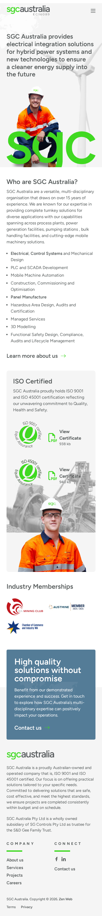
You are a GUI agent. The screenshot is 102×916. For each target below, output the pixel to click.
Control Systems (46, 253)
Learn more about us (32, 355)
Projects (14, 875)
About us (15, 859)
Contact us (28, 727)
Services (15, 867)
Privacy (26, 907)
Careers (14, 882)
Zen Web (65, 899)
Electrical (20, 253)
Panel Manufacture (29, 296)
